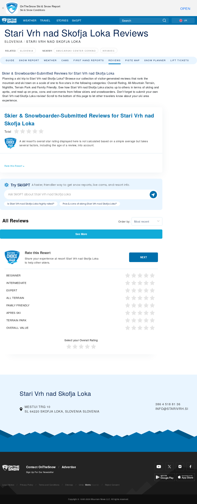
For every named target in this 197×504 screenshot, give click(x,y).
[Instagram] (180, 467)
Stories (62, 20)
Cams (65, 60)
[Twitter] (169, 467)
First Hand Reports (88, 60)
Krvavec (109, 50)
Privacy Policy (26, 484)
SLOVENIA (13, 41)
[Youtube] (159, 467)
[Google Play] (164, 477)
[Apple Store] (185, 477)
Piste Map (132, 60)
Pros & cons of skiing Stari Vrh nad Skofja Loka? (90, 203)
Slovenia (26, 50)
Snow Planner (155, 60)
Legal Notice (8, 484)
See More (81, 234)
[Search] (164, 20)
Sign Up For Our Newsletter (40, 472)
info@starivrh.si (171, 408)
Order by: (124, 221)
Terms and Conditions (49, 484)
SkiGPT (76, 20)
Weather (29, 20)
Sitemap (69, 484)
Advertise (69, 467)
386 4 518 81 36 (167, 404)
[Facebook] (190, 467)
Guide (10, 60)
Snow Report (29, 60)
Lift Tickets (179, 60)
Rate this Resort (13, 165)
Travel (45, 20)
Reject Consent (112, 484)
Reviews (115, 60)
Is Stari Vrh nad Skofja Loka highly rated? (30, 203)
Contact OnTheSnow (41, 467)
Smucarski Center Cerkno (76, 50)
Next (143, 257)
